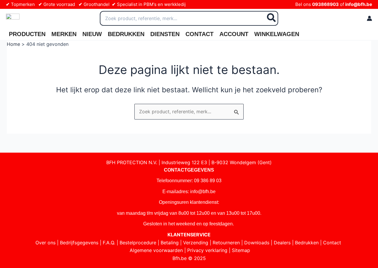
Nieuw (92, 34)
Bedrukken (126, 34)
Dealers (282, 243)
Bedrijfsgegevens (79, 243)
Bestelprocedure (138, 243)
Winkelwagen (276, 34)
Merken (63, 34)
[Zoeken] (272, 18)
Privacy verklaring (207, 250)
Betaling (170, 243)
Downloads (256, 243)
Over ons (45, 243)
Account (233, 34)
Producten (27, 34)
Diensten (165, 34)
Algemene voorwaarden (156, 250)
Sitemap (241, 250)
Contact (199, 34)
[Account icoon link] (369, 18)
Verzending (195, 243)
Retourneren (226, 243)
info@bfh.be (358, 4)
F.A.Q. (109, 243)
